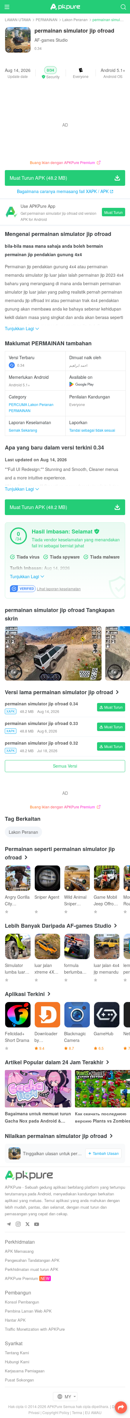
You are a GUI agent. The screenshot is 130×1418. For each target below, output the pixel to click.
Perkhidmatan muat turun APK (31, 1269)
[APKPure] (65, 7)
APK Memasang (19, 1251)
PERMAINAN (46, 19)
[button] (51, 72)
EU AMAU (93, 1412)
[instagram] (18, 1224)
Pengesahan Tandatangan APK (32, 1260)
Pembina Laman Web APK (28, 1311)
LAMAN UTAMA (18, 19)
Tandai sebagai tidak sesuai (92, 430)
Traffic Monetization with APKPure (35, 1329)
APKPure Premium (21, 1278)
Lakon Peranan (75, 19)
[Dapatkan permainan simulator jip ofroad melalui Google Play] (81, 384)
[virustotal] (97, 531)
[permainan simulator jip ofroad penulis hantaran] (53, 653)
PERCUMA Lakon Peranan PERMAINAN (31, 407)
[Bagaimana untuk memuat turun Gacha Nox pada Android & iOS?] (38, 1088)
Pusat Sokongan (19, 1380)
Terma (77, 1412)
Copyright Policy (55, 1412)
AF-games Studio (51, 40)
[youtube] (37, 1224)
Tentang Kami (17, 1352)
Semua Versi (65, 766)
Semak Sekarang (23, 430)
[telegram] (8, 1224)
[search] (123, 7)
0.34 (20, 365)
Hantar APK (15, 1320)
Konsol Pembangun (22, 1302)
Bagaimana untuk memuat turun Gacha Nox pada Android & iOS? (38, 1117)
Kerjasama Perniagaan (24, 1371)
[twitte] (27, 1224)
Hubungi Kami (17, 1362)
